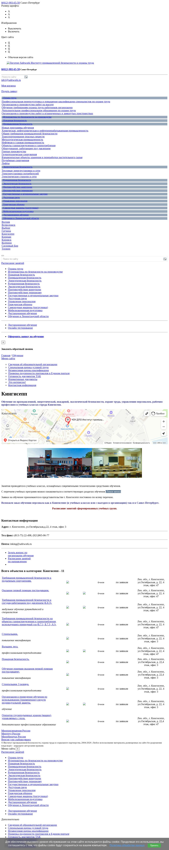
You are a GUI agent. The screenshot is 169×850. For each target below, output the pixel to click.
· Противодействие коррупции (17, 187)
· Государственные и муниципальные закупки (25, 194)
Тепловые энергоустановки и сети (21, 170)
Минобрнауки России (13, 736)
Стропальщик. (10, 634)
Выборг (6, 228)
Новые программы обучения (18, 127)
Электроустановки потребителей (20, 173)
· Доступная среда (11, 197)
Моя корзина (8, 85)
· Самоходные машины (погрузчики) (20, 208)
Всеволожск (8, 225)
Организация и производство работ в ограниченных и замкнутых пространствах (47, 113)
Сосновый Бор (10, 245)
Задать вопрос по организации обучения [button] (21, 554)
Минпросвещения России (15, 730)
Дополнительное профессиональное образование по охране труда (39, 110)
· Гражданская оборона (13, 204)
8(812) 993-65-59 (10, 2)
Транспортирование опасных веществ (23, 136)
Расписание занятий (12, 263)
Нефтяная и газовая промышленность (23, 142)
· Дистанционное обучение (15, 215)
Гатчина (6, 230)
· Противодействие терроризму (17, 190)
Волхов (6, 222)
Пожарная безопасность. (15, 659)
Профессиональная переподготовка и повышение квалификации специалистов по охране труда (56, 101)
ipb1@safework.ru (11, 80)
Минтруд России (10, 733)
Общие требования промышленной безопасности (29, 133)
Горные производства (14, 151)
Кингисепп (8, 233)
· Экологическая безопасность (16, 183)
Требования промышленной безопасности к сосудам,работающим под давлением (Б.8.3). (27, 601)
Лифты (6, 163)
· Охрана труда (9, 98)
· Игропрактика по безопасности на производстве (26, 117)
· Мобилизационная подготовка (18, 211)
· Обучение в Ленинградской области (20, 218)
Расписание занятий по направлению (19, 560)
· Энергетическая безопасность (17, 167)
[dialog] (84, 346)
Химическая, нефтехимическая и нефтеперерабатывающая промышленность (45, 130)
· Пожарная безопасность (14, 120)
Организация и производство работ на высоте (28, 104)
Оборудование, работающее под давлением (26, 148)
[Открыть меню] (2, 255)
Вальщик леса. (10, 646)
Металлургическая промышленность (22, 139)
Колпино (7, 242)
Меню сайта (8, 358)
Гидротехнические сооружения (19, 154)
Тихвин (6, 248)
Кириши (6, 236)
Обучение (17, 355)
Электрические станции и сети (19, 176)
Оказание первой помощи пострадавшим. (25, 590)
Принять (154, 845)
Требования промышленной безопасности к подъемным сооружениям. (26, 579)
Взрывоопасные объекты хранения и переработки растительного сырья (42, 157)
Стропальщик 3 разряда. (15, 684)
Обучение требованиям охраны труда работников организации (37, 107)
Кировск (6, 239)
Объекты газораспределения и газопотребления (28, 145)
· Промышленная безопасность (17, 124)
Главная (5, 355)
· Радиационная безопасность (16, 180)
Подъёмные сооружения (15, 160)
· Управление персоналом (14, 201)
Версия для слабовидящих (16, 739)
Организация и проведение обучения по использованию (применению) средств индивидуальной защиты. (24, 699)
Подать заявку (9, 91)
